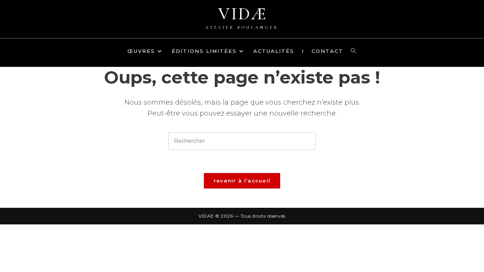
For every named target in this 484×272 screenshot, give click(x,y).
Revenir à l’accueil (242, 181)
